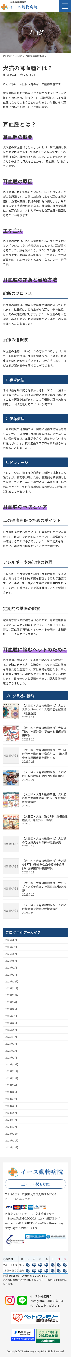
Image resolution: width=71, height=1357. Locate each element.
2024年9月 (11, 1085)
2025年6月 (11, 1023)
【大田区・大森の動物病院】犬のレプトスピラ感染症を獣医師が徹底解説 (44, 886)
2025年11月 (11, 988)
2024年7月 (11, 1099)
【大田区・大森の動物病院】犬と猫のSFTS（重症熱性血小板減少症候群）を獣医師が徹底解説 (44, 864)
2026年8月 (11, 940)
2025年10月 (11, 995)
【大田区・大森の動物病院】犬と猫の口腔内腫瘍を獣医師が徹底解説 (44, 774)
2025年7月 (11, 1016)
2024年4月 (11, 1119)
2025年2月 (11, 1050)
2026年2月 (11, 967)
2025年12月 (11, 981)
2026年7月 (11, 947)
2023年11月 (11, 1140)
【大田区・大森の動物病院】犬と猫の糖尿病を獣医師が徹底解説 (44, 907)
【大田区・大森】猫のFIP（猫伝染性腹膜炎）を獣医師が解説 (45, 818)
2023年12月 (11, 1133)
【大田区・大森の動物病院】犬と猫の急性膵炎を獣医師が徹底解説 (44, 840)
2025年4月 (11, 1037)
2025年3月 (11, 1043)
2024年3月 (11, 1126)
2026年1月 (11, 974)
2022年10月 (11, 1147)
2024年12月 (11, 1064)
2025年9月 (11, 1002)
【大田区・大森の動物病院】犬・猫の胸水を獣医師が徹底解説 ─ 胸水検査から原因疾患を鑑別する (44, 753)
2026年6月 (11, 954)
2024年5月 (11, 1113)
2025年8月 (11, 1009)
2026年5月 (11, 960)
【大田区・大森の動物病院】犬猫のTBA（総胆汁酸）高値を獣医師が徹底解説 (44, 731)
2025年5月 (11, 1030)
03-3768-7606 (22, 1199)
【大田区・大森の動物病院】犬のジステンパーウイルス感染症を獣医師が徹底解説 (44, 709)
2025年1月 (11, 1057)
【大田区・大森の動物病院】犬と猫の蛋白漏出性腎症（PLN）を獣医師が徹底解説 (44, 798)
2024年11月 (11, 1071)
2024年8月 (11, 1092)
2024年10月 (11, 1078)
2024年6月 (11, 1106)
